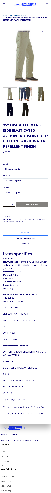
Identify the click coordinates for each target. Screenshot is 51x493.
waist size (7, 187)
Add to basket (32, 204)
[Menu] (4, 4)
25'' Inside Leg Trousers (24, 219)
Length (6, 164)
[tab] (25, 232)
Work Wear (24, 222)
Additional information (25, 238)
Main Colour (8, 176)
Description (25, 233)
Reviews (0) (25, 243)
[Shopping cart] (47, 4)
